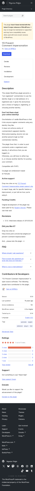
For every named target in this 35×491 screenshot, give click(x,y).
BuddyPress (7, 453)
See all (30, 365)
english (30, 322)
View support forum (9, 379)
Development (9, 77)
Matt (4, 446)
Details (6, 61)
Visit (31, 326)
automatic (24, 322)
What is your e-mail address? (12, 267)
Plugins (20, 416)
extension (20, 326)
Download (6, 54)
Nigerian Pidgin (12, 461)
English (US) (29, 317)
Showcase (22, 409)
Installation (8, 71)
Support (7, 82)
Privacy (4, 419)
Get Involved (23, 426)
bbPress (6, 449)
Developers (6, 432)
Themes (21, 412)
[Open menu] (32, 3)
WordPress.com (8, 442)
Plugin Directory (7, 9)
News (4, 412)
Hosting (4, 416)
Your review (6, 365)
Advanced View (7, 332)
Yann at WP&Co (10, 49)
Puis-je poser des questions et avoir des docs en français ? (13, 259)
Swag (21, 436)
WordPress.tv (8, 436)
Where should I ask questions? (13, 253)
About (4, 409)
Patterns (21, 419)
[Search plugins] (22, 16)
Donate (22, 432)
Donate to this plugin (9, 397)
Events (20, 429)
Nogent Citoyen (20, 208)
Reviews (7, 67)
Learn (4, 426)
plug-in (26, 326)
